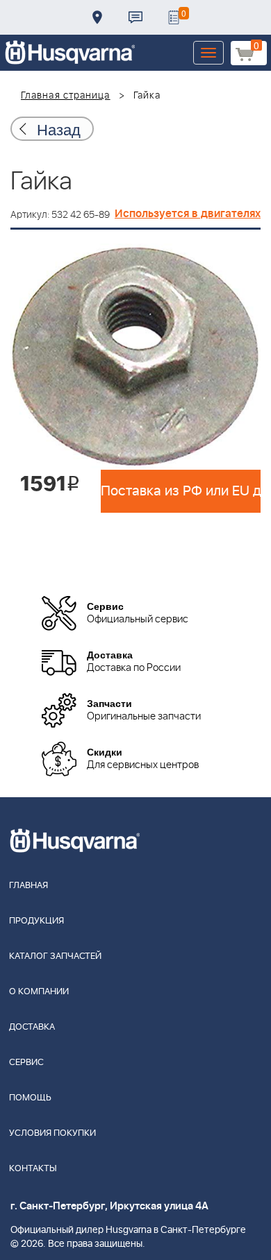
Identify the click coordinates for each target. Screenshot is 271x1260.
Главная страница (65, 96)
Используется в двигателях (188, 213)
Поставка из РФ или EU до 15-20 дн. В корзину (181, 491)
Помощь (30, 1098)
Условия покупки (52, 1133)
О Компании (39, 991)
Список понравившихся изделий (174, 17)
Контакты (135, 17)
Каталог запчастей (55, 956)
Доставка (97, 17)
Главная (28, 885)
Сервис (26, 1062)
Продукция (36, 921)
